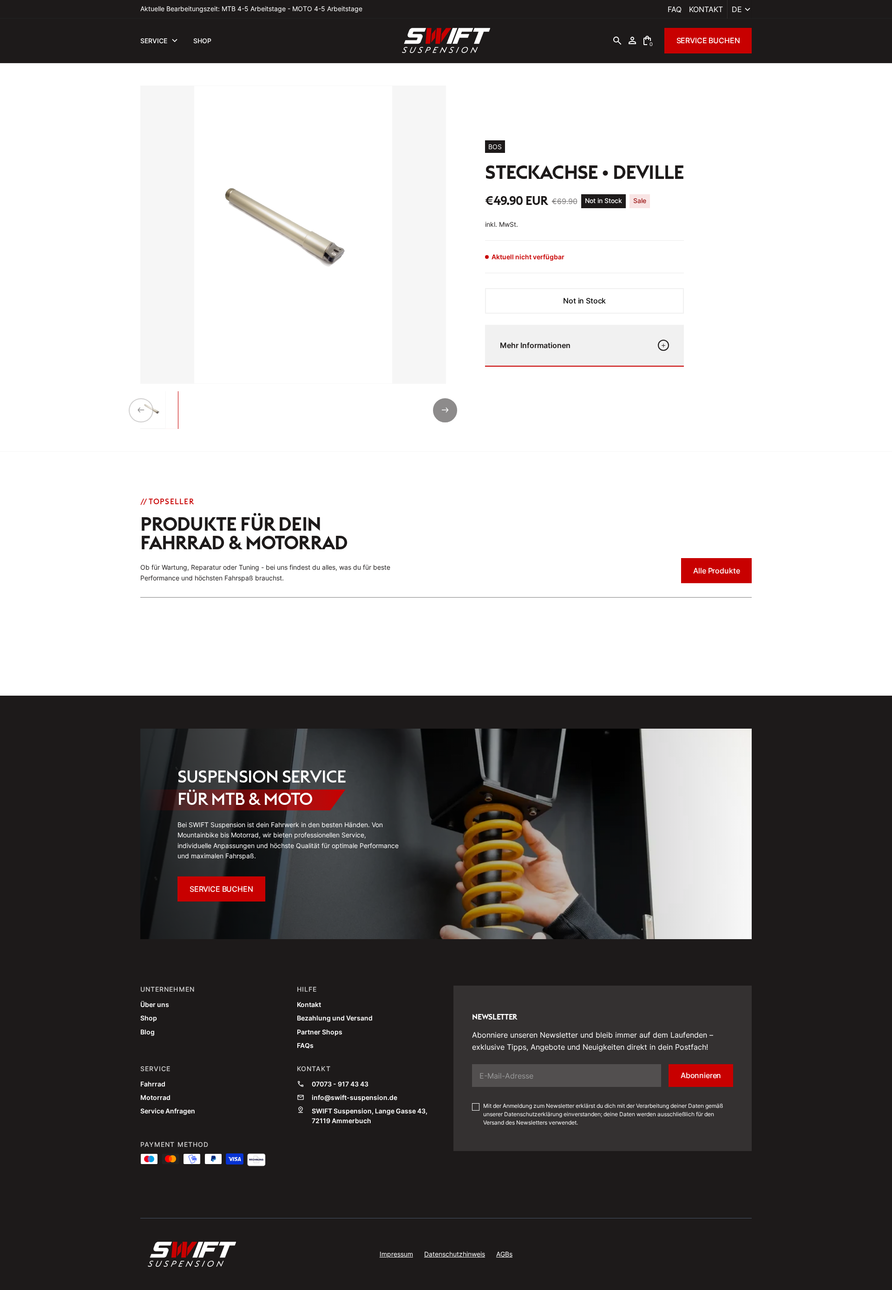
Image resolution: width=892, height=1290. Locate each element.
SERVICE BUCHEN (708, 40)
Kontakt (706, 9)
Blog (147, 1032)
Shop (148, 1018)
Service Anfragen (167, 1111)
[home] (446, 40)
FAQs (305, 1045)
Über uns (154, 1004)
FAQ (675, 9)
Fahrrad (152, 1084)
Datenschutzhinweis (454, 1254)
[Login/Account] (632, 40)
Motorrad (155, 1097)
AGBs (504, 1254)
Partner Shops (319, 1032)
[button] (739, 9)
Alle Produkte (716, 570)
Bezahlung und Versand (335, 1018)
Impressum (396, 1254)
